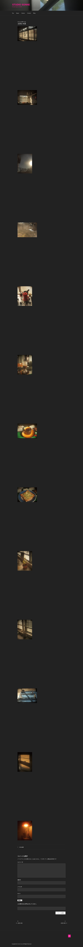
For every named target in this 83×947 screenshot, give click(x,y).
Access (23, 13)
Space (17, 13)
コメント (20, 862)
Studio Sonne (21, 4)
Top (13, 13)
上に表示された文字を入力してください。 (27, 903)
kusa (25, 21)
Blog (34, 13)
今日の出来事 (21, 847)
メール (20, 886)
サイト (19, 893)
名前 (19, 879)
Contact (29, 13)
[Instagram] (69, 936)
